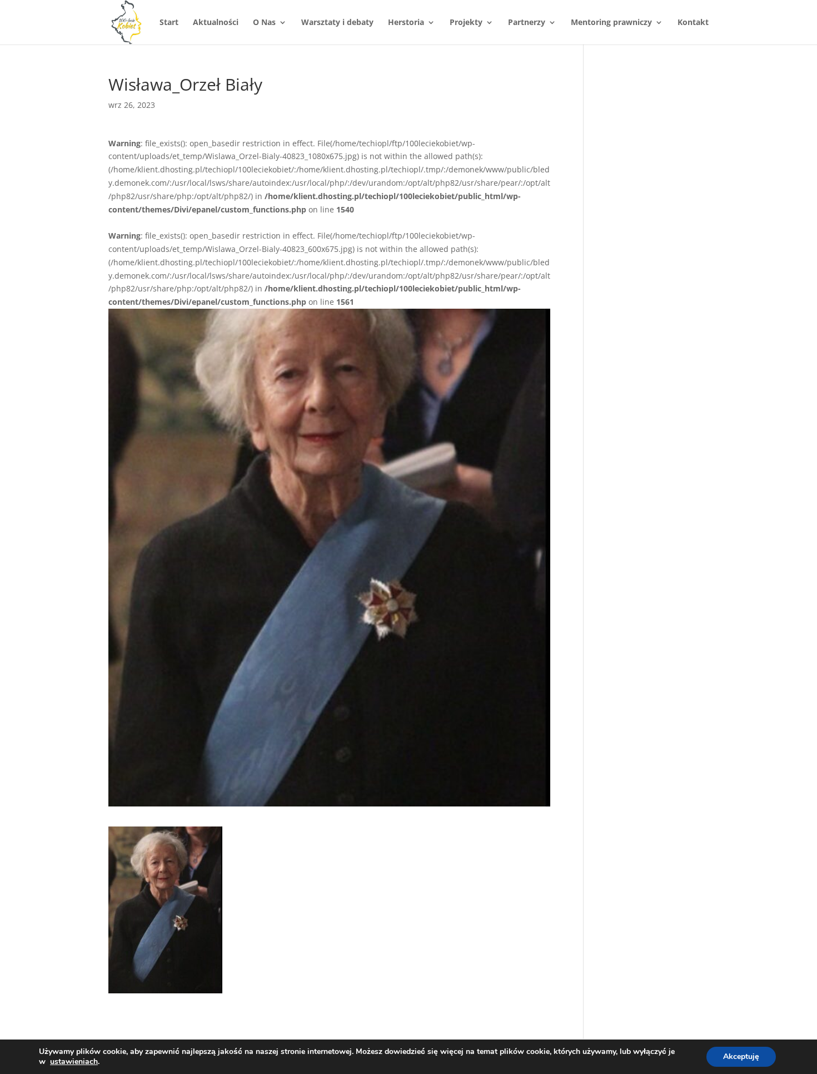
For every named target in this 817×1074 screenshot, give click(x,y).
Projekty (466, 22)
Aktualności (215, 22)
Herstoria (406, 22)
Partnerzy (526, 22)
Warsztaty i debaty (337, 22)
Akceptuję (741, 1056)
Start (169, 22)
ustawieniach (74, 1062)
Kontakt (693, 22)
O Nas (264, 22)
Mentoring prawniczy (611, 22)
